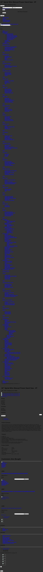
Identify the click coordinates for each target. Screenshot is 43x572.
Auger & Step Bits (8, 99)
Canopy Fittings (7, 350)
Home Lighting (7, 247)
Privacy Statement (6, 21)
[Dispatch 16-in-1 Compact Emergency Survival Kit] (5, 498)
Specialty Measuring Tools (9, 126)
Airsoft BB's (7, 223)
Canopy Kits (7, 351)
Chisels (6, 180)
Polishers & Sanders (8, 110)
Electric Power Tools (6, 105)
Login (4, 9)
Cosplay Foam (7, 275)
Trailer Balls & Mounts (9, 197)
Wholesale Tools (6, 43)
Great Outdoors (7, 367)
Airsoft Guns (5, 219)
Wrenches (4, 210)
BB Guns (10, 333)
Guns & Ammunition (8, 368)
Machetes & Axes (6, 308)
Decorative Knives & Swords (8, 282)
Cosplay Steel (7, 277)
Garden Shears (9, 243)
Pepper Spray (7, 322)
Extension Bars (7, 171)
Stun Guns (7, 323)
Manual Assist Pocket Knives (10, 296)
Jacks (6, 58)
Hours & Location (6, 548)
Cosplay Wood (7, 278)
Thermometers (7, 265)
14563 (2, 506)
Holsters (6, 345)
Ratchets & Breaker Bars (9, 174)
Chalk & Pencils (8, 72)
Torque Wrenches (8, 215)
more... (4, 52)
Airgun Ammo (11, 332)
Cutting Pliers (7, 136)
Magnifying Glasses (8, 249)
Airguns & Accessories (11, 330)
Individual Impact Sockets (9, 172)
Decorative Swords (8, 285)
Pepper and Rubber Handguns (10, 321)
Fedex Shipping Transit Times (8, 540)
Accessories (7, 98)
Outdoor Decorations (8, 264)
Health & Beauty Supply (9, 246)
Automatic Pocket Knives (9, 292)
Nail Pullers (7, 154)
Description (6, 418)
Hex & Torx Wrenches (9, 213)
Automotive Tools (6, 54)
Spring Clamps (7, 82)
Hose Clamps (7, 117)
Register (4, 12)
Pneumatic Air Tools (6, 143)
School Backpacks (8, 255)
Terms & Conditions (6, 20)
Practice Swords (8, 312)
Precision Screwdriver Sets (10, 163)
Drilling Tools (5, 96)
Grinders (6, 108)
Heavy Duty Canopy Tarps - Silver (13, 357)
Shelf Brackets (7, 256)
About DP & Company (7, 535)
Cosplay (4, 273)
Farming (6, 364)
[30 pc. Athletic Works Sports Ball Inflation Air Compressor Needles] (4, 466)
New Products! (5, 31)
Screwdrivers (5, 159)
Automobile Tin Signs (9, 362)
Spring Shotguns (10, 232)
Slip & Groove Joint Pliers (9, 139)
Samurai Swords (8, 313)
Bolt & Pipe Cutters (8, 89)
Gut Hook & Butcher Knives (10, 303)
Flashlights (7, 239)
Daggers (6, 302)
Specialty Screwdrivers (9, 165)
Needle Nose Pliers (8, 138)
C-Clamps (6, 81)
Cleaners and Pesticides (9, 236)
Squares (6, 127)
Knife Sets (6, 293)
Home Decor (5, 260)
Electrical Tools (7, 238)
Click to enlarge (4, 396)
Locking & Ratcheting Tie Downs (11, 66)
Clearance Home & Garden (12, 35)
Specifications (6, 419)
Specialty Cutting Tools (9, 92)
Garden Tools (7, 241)
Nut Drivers (7, 173)
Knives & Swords (6, 269)
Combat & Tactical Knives (9, 301)
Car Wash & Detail (8, 56)
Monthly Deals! (7, 41)
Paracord (6, 346)
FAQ (4, 18)
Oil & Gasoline (7, 374)
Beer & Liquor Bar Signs (9, 363)
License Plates (7, 370)
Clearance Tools (10, 39)
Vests (6, 347)
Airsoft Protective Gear (11, 221)
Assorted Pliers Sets (8, 135)
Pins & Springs (7, 118)
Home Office (7, 248)
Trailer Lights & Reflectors (9, 200)
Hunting (6, 329)
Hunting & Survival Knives (9, 304)
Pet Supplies (7, 377)
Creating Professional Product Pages (9, 542)
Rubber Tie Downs (8, 67)
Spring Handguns (10, 230)
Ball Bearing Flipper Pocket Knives (11, 295)
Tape (5, 258)
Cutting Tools (5, 87)
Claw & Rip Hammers (9, 181)
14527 (2, 489)
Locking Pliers (7, 137)
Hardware (4, 114)
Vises (6, 83)
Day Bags (6, 340)
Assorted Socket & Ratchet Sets (10, 170)
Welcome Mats (7, 266)
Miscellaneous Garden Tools (12, 245)
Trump (6, 42)
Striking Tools (5, 178)
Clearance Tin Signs (10, 38)
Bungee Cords (7, 65)
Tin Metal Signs (5, 361)
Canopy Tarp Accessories (9, 349)
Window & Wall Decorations (10, 267)
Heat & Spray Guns (8, 109)
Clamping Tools (5, 78)
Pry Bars (6, 156)
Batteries (6, 234)
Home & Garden (6, 233)
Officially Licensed (8, 227)
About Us (4, 19)
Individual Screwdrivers (9, 162)
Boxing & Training (8, 326)
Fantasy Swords (8, 311)
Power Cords (7, 253)
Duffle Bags (7, 341)
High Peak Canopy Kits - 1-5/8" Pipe (13, 353)
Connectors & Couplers (9, 146)
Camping (6, 327)
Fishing (6, 328)
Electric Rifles (9, 225)
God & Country (7, 366)
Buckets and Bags (8, 235)
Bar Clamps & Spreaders (9, 80)
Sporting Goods (5, 324)
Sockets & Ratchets (6, 168)
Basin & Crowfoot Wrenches (10, 212)
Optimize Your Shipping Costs (8, 543)
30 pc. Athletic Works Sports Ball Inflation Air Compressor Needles (14, 473)
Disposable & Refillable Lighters (11, 237)
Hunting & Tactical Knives (7, 299)
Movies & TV (7, 373)
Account (2, 5)
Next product (6, 517)
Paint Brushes (7, 252)
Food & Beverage (8, 365)
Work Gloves (7, 259)
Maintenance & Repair (9, 59)
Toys (3, 376)
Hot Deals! (7, 40)
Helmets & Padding (8, 344)
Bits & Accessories (8, 161)
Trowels (6, 75)
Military (6, 371)
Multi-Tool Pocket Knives (9, 294)
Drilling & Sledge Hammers (10, 183)
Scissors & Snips (8, 91)
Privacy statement (6, 538)
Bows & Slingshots (10, 336)
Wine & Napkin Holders (9, 268)
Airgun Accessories (12, 331)
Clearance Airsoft (10, 34)
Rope (6, 254)
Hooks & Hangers (8, 116)
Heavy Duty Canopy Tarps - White (13, 358)
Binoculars (7, 325)
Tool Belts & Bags (8, 74)
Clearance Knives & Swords (12, 36)
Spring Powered (8, 229)
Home (4, 30)
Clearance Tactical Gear (11, 37)
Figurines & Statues (8, 262)
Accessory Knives (6, 271)
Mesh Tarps (7, 360)
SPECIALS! (5, 32)
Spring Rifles (9, 231)
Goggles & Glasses (8, 342)
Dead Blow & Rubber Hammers (10, 182)
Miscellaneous (5, 132)
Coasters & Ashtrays (8, 261)
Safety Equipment (8, 73)
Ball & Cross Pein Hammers (10, 179)
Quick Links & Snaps (8, 119)
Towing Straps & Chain (9, 196)
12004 (2, 471)
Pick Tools (6, 155)
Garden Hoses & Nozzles (11, 242)
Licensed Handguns (10, 228)
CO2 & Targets (9, 222)
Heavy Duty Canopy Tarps (9, 356)
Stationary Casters (8, 189)
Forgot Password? (6, 8)
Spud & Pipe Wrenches (9, 214)
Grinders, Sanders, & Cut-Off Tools (11, 147)
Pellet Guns (11, 334)
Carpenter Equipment (6, 70)
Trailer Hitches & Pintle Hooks (10, 198)
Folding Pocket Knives (7, 290)
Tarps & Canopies (6, 348)
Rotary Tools (7, 111)
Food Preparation (8, 240)
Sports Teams (7, 375)
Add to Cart (3, 415)
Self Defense (5, 319)
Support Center (6, 17)
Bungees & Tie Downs (7, 63)
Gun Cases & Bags (8, 343)
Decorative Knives (8, 284)
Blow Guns (7, 145)
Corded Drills (7, 107)
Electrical (6, 57)
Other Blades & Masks (9, 287)
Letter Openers (7, 286)
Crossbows (9, 337)
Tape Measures (7, 128)
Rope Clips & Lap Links (9, 120)
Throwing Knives (6, 317)
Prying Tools (5, 152)
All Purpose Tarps (8, 355)
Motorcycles (7, 372)
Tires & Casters (5, 187)
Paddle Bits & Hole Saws (9, 100)
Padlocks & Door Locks (9, 251)
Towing (4, 194)
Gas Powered (7, 226)
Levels (6, 125)
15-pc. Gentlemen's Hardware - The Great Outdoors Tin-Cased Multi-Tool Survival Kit (18, 491)
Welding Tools (5, 203)
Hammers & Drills (8, 148)
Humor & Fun (7, 369)
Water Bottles (7, 338)
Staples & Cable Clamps (9, 257)
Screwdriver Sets (8, 164)
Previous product (7, 516)
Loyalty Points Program (7, 539)
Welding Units (7, 206)
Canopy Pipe (7, 354)
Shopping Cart (5, 529)
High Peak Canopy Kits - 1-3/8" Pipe (13, 352)
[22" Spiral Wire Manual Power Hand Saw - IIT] (9, 24)
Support (2, 15)
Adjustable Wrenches (9, 211)
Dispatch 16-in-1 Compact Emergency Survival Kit (11, 508)
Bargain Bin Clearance (9, 33)
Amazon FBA (5, 541)
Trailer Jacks (7, 199)
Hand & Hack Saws (8, 90)
